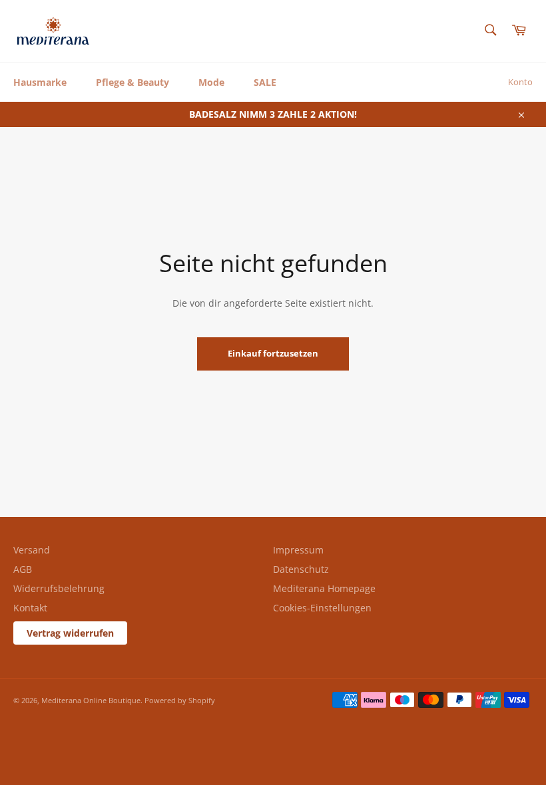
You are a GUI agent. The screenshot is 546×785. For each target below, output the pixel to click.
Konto (520, 82)
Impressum (298, 550)
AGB (22, 569)
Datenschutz (301, 569)
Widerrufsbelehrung (59, 588)
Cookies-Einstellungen (322, 607)
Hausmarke (40, 82)
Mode (211, 82)
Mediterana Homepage (324, 588)
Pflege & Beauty (132, 82)
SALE (265, 82)
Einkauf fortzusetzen (273, 353)
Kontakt (30, 607)
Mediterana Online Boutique (90, 700)
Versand (31, 550)
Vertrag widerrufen (70, 633)
